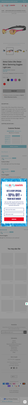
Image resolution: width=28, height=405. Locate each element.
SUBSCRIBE (14, 219)
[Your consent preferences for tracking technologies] (26, 303)
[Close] (25, 180)
